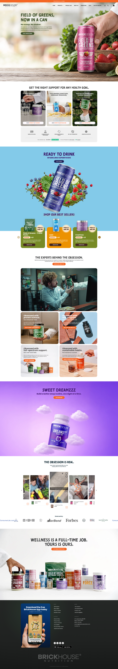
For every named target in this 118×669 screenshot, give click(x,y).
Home (54, 5)
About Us (76, 5)
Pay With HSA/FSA (97, 5)
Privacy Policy (57, 620)
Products (60, 5)
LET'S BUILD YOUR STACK (59, 549)
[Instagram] (60, 643)
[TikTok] (63, 643)
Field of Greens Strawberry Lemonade (78, 502)
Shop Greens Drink (27, 33)
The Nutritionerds (79, 608)
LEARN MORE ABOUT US (59, 264)
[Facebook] (55, 643)
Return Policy (57, 618)
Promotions (83, 5)
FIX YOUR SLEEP (59, 397)
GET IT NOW (59, 161)
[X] (57, 643)
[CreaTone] (82, 225)
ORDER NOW (29, 244)
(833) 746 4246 (77, 622)
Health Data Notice (58, 628)
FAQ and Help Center (59, 626)
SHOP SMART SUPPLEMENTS (32, 327)
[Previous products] (18, 237)
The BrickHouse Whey (58, 505)
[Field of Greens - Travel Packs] (30, 225)
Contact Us (77, 626)
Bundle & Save (57, 612)
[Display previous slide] (22, 490)
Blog (90, 5)
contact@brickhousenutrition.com (82, 624)
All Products (56, 606)
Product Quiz (69, 5)
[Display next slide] (96, 490)
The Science (77, 606)
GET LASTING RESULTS (69, 327)
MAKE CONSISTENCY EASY (70, 359)
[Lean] (56, 225)
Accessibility (57, 624)
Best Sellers (56, 608)
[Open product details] (27, 504)
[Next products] (99, 237)
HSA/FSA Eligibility (78, 612)
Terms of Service (58, 622)
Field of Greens (37, 501)
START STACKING (29, 360)
